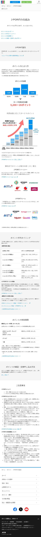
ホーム (3, 6)
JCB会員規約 (19, 521)
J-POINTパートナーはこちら (9, 177)
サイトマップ (5, 521)
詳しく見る (4, 375)
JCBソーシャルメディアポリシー (9, 529)
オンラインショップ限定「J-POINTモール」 (13, 306)
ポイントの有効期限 (6, 36)
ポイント (9, 6)
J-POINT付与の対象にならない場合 (11, 429)
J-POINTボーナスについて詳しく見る (11, 159)
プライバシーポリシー (7, 527)
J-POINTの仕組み (17, 6)
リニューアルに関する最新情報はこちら (12, 55)
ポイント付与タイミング (7, 33)
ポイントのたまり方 (6, 31)
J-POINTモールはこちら (8, 206)
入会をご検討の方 (26, 2)
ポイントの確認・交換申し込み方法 (10, 38)
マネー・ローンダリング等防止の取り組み (12, 525)
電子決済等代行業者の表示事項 (9, 523)
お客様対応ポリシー (28, 525)
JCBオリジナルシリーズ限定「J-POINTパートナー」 (15, 303)
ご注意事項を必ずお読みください (10, 309)
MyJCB (14, 2)
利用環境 (12, 521)
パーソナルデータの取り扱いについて (24, 527)
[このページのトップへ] (38, 519)
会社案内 (26, 521)
